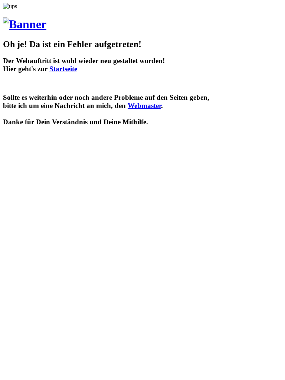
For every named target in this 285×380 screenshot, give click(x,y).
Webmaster (144, 105)
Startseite (63, 69)
